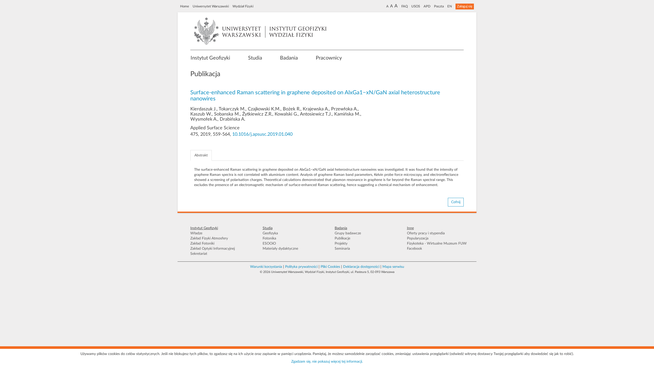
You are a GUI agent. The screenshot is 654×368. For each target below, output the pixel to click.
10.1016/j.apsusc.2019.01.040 (262, 134)
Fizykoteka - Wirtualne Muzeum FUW (437, 243)
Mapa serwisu (393, 267)
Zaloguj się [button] (464, 6)
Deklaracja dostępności (361, 267)
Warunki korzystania (266, 267)
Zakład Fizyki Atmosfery (209, 238)
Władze (196, 233)
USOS (415, 6)
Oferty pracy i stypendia (426, 233)
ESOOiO (269, 243)
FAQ (404, 6)
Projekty (341, 243)
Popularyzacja (417, 238)
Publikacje (342, 238)
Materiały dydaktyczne (280, 248)
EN (449, 6)
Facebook (414, 248)
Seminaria (342, 248)
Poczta (439, 6)
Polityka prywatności (301, 267)
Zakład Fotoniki (202, 243)
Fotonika (269, 238)
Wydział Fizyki (242, 6)
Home (184, 6)
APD (427, 6)
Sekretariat (198, 254)
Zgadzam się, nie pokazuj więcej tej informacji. (327, 361)
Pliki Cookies (330, 267)
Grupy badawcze (348, 233)
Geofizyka (270, 233)
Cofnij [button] (455, 202)
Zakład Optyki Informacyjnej (212, 248)
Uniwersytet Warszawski (211, 6)
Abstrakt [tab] (201, 155)
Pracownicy (329, 58)
